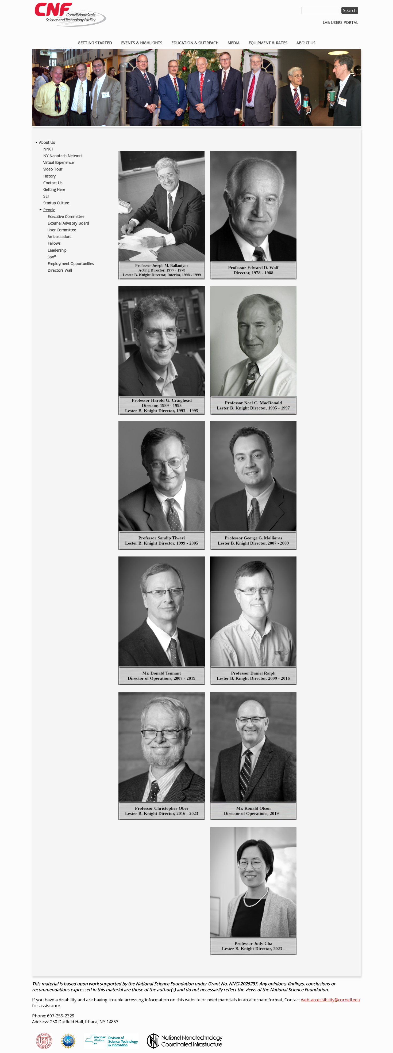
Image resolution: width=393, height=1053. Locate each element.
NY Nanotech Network (63, 155)
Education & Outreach (194, 42)
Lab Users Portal (340, 22)
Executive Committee (66, 216)
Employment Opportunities (71, 263)
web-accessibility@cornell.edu (330, 1000)
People (49, 209)
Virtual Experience (58, 162)
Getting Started (95, 42)
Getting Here (54, 189)
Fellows (54, 243)
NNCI (48, 148)
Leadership (57, 250)
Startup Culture (56, 202)
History (49, 176)
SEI (46, 196)
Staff (52, 256)
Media (234, 42)
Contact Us (53, 182)
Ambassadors (59, 236)
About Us (305, 42)
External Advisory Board (68, 223)
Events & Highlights (141, 42)
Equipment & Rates (268, 42)
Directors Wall (60, 270)
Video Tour (52, 169)
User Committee (62, 229)
